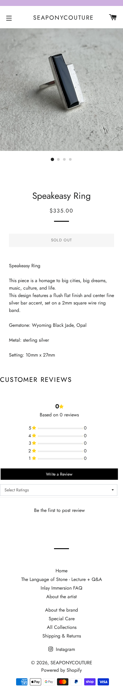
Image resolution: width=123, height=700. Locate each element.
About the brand (61, 610)
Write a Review (59, 474)
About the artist (61, 596)
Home (61, 570)
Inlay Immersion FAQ (61, 588)
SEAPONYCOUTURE (61, 18)
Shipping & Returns (61, 635)
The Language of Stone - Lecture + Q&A (61, 579)
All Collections (61, 627)
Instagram (64, 649)
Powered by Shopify (61, 670)
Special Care (62, 618)
